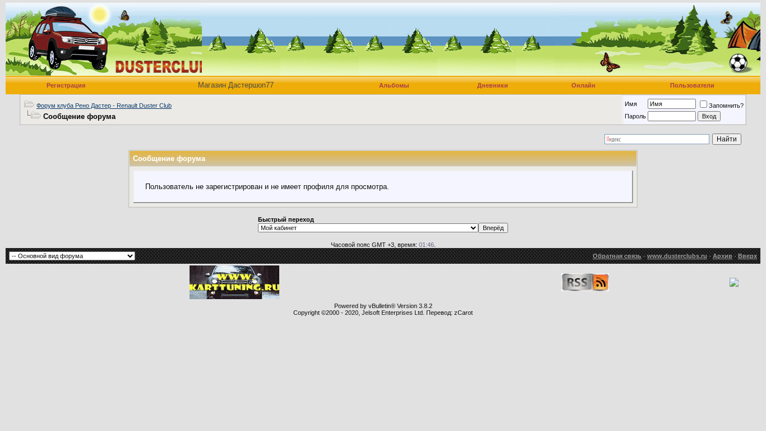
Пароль (635, 116)
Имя (631, 103)
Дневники (492, 85)
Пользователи (692, 85)
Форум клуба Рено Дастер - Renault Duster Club (104, 105)
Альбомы (394, 85)
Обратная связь (617, 256)
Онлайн (583, 85)
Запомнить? (726, 105)
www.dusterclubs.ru (677, 256)
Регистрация (66, 85)
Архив (722, 256)
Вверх (747, 256)
